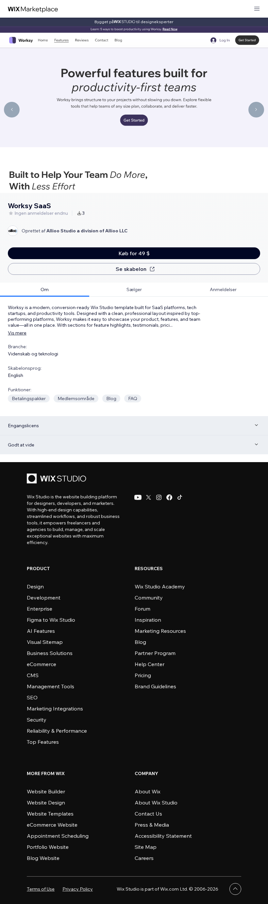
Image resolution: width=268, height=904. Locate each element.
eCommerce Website (52, 824)
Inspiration (148, 619)
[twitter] (148, 497)
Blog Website (43, 858)
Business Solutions (50, 653)
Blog (140, 642)
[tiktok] (180, 497)
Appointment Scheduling (58, 836)
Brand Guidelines (155, 686)
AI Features (41, 631)
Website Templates (50, 813)
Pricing (143, 675)
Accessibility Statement (163, 836)
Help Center (149, 664)
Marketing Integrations (55, 708)
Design (35, 586)
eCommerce (41, 664)
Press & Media (152, 824)
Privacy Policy (77, 889)
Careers (144, 858)
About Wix (147, 791)
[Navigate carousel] (12, 109)
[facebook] (169, 497)
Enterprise (39, 608)
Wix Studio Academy (160, 586)
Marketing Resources (160, 631)
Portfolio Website (48, 847)
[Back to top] (235, 889)
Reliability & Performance (57, 730)
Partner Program (155, 653)
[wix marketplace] (33, 9)
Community (149, 597)
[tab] (44, 290)
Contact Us (148, 813)
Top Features (43, 742)
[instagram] (159, 497)
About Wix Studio (156, 802)
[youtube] (138, 497)
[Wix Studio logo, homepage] (57, 479)
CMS (33, 675)
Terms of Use (41, 889)
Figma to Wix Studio (51, 619)
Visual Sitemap (45, 642)
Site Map (146, 847)
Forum (142, 608)
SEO (32, 697)
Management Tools (50, 686)
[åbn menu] (257, 9)
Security (36, 719)
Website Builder (46, 791)
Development (43, 597)
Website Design (46, 802)
